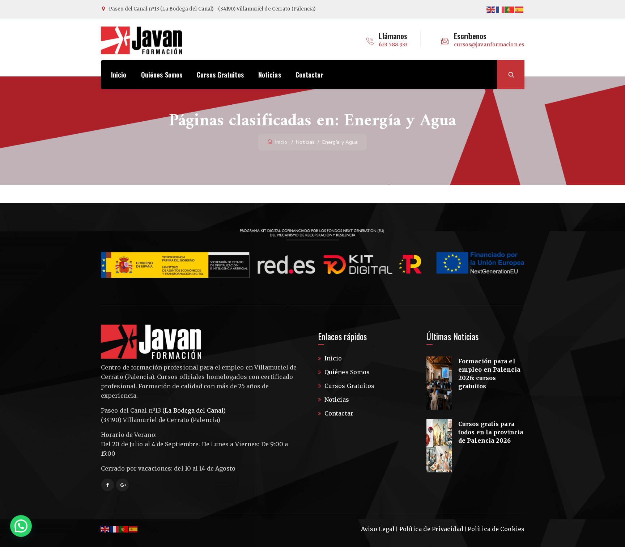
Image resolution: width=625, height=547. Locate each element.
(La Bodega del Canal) (194, 410)
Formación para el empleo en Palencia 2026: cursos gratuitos (489, 374)
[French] (500, 9)
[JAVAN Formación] (141, 40)
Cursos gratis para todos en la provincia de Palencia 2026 (490, 432)
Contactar (309, 74)
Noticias (269, 74)
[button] (21, 526)
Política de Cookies (496, 529)
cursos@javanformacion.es (489, 44)
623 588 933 (393, 44)
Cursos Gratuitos (220, 74)
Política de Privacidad (431, 529)
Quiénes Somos (161, 74)
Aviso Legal (378, 529)
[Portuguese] (510, 9)
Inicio (119, 74)
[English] (491, 9)
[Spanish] (519, 9)
